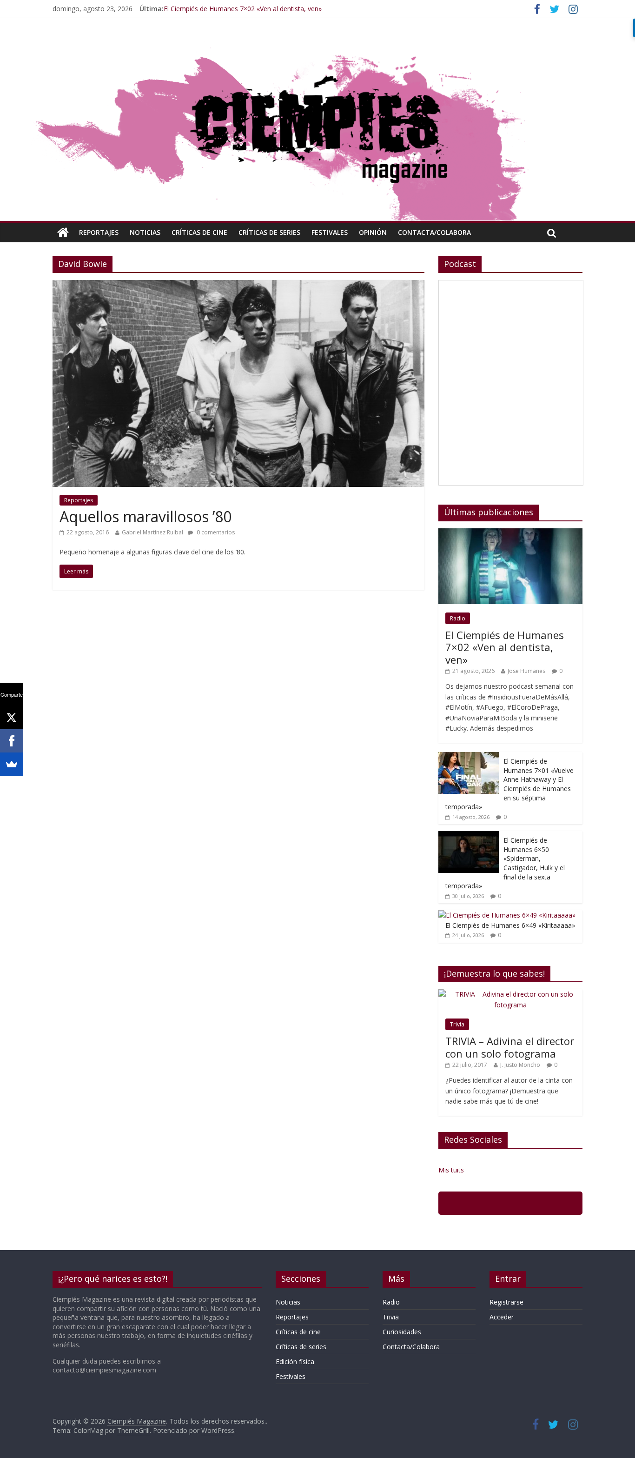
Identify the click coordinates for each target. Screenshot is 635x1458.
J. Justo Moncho (520, 1065)
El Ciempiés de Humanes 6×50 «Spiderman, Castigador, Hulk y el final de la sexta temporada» (505, 863)
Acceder (501, 1316)
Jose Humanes (526, 671)
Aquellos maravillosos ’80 (146, 516)
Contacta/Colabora (434, 232)
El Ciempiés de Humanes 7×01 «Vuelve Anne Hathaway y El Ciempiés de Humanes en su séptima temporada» (509, 784)
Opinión (373, 232)
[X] (11, 717)
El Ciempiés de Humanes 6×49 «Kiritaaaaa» (510, 925)
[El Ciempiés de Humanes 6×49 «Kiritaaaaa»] (506, 915)
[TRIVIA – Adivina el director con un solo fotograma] (510, 994)
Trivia (457, 1024)
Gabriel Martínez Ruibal (152, 532)
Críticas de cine (199, 232)
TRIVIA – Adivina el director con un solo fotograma (509, 1047)
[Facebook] (11, 740)
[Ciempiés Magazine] (317, 44)
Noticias (145, 232)
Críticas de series (269, 232)
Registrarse (506, 1302)
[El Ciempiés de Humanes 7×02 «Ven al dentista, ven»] (510, 533)
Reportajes (99, 232)
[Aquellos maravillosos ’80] (238, 285)
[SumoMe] (11, 764)
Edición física (295, 1361)
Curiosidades (402, 1331)
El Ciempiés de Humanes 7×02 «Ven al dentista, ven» (243, 8)
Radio (457, 618)
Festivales (329, 232)
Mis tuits (451, 1169)
